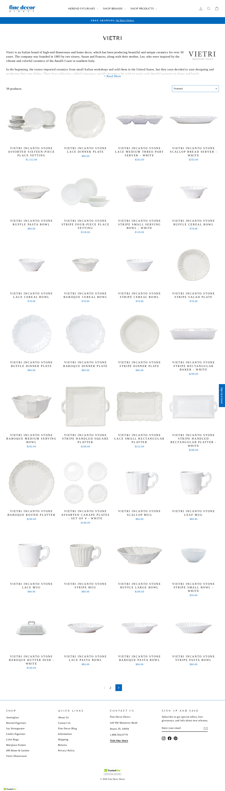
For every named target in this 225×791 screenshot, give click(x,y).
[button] (222, 395)
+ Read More (112, 76)
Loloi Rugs (12, 739)
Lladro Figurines (15, 734)
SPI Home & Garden (17, 750)
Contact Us (64, 722)
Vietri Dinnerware (16, 756)
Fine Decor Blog (67, 728)
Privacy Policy (66, 750)
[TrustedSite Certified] (112, 772)
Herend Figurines (82, 8)
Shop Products (142, 8)
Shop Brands (113, 8)
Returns (62, 745)
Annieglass (12, 717)
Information (65, 734)
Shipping (63, 739)
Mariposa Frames (16, 745)
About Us (63, 717)
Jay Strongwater (15, 728)
